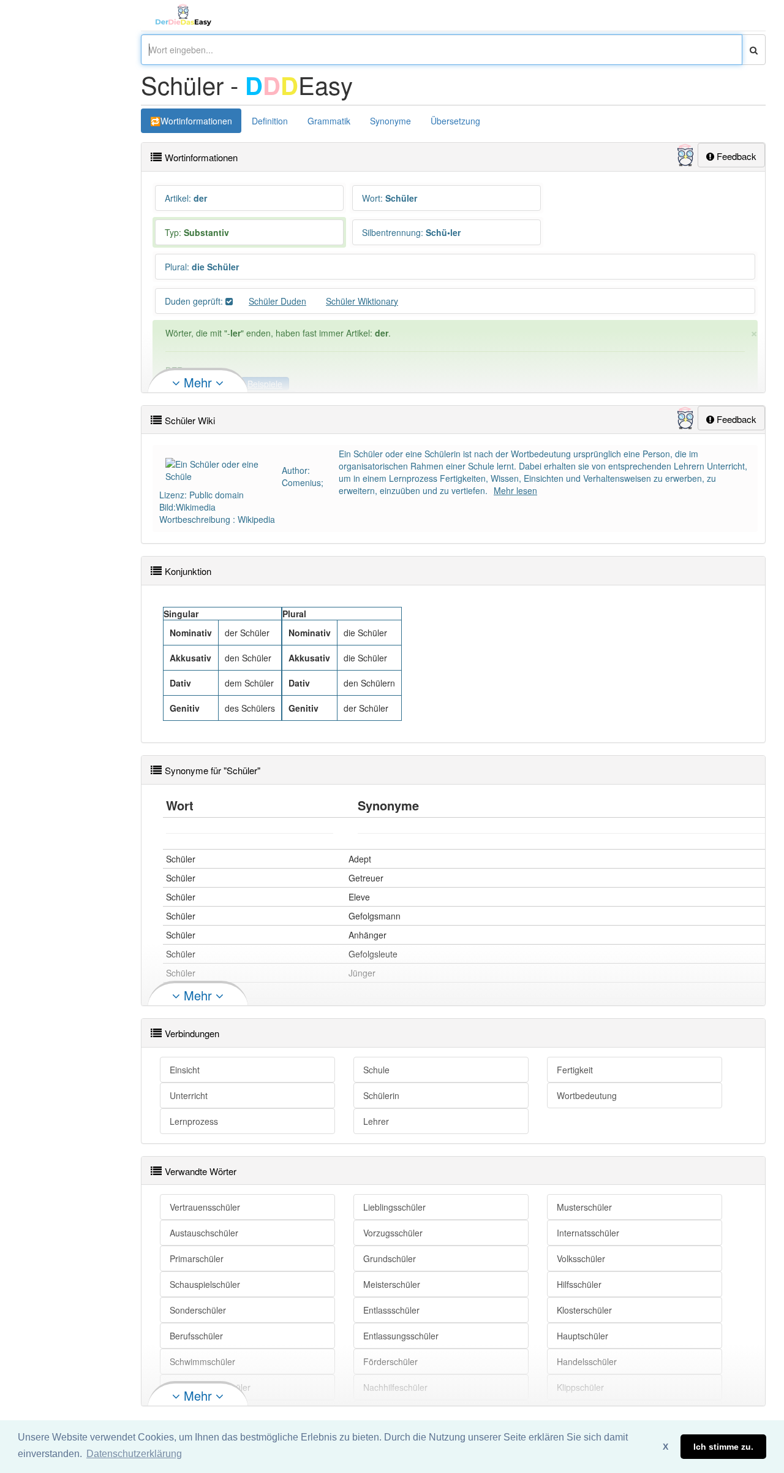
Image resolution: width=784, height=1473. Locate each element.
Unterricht (189, 1095)
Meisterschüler (391, 1284)
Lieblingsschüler (394, 1207)
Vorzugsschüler (393, 1233)
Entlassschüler (391, 1310)
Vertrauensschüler (205, 1207)
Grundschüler (389, 1258)
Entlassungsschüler (401, 1336)
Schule (376, 1070)
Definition (270, 121)
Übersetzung (455, 121)
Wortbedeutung (587, 1095)
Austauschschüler (204, 1233)
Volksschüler (581, 1258)
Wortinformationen (196, 121)
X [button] (665, 1447)
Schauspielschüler (205, 1284)
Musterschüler (584, 1207)
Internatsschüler (588, 1233)
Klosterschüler (584, 1310)
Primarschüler (197, 1258)
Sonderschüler (198, 1310)
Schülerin (381, 1095)
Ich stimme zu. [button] (723, 1447)
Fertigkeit (575, 1070)
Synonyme (390, 121)
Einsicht (185, 1070)
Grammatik (328, 121)
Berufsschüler (196, 1336)
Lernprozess (194, 1121)
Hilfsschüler (579, 1284)
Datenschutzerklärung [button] (134, 1453)
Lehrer (376, 1121)
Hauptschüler (582, 1336)
